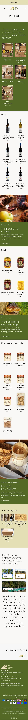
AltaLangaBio (8, 708)
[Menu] (1, 8)
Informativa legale (16, 715)
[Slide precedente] (1, 2)
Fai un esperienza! (5, 243)
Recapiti (10, 715)
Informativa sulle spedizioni (20, 713)
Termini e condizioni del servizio (8, 713)
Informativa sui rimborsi (8, 711)
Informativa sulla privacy (19, 711)
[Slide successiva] (26, 2)
